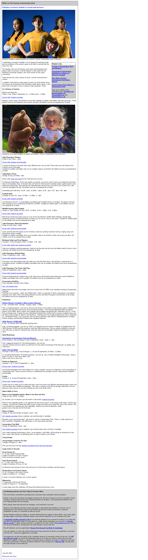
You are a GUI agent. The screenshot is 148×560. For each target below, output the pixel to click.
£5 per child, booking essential (12, 199)
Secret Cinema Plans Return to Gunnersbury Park (63, 86)
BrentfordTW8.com (59, 93)
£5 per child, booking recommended (14, 162)
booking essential (48, 399)
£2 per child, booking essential (12, 97)
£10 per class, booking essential (13, 366)
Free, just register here (9, 286)
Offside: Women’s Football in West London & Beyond (21, 303)
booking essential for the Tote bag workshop (37, 446)
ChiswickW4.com (58, 95)
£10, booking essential (9, 416)
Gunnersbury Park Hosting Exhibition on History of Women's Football (61, 73)
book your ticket (16, 179)
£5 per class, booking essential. (13, 381)
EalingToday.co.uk (58, 97)
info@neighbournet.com (62, 523)
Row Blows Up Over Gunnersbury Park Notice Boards (61, 80)
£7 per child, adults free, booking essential (16, 245)
